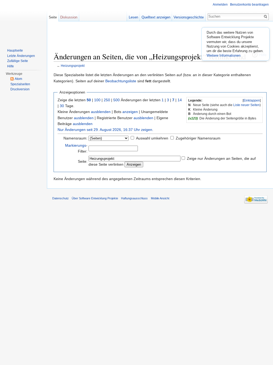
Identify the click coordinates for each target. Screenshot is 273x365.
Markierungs (75, 145)
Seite (53, 17)
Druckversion (20, 89)
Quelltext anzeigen (156, 17)
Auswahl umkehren (152, 138)
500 (116, 100)
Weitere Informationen (223, 55)
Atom (18, 79)
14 (180, 100)
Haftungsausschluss (134, 198)
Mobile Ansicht (160, 198)
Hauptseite (15, 50)
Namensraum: (75, 138)
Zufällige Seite (17, 61)
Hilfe (10, 66)
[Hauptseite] (23, 21)
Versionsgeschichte (189, 17)
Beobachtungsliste (120, 81)
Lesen (133, 17)
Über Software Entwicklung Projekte (95, 198)
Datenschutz (60, 198)
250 (107, 100)
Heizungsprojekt (73, 65)
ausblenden (101, 112)
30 (62, 106)
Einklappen (251, 100)
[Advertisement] (160, 39)
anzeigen (130, 112)
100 (97, 100)
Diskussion (68, 17)
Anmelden (220, 4)
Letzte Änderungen (21, 56)
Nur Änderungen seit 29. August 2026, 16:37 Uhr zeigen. (105, 129)
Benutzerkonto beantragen (249, 4)
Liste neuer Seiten (246, 105)
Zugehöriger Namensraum (198, 138)
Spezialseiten (20, 84)
